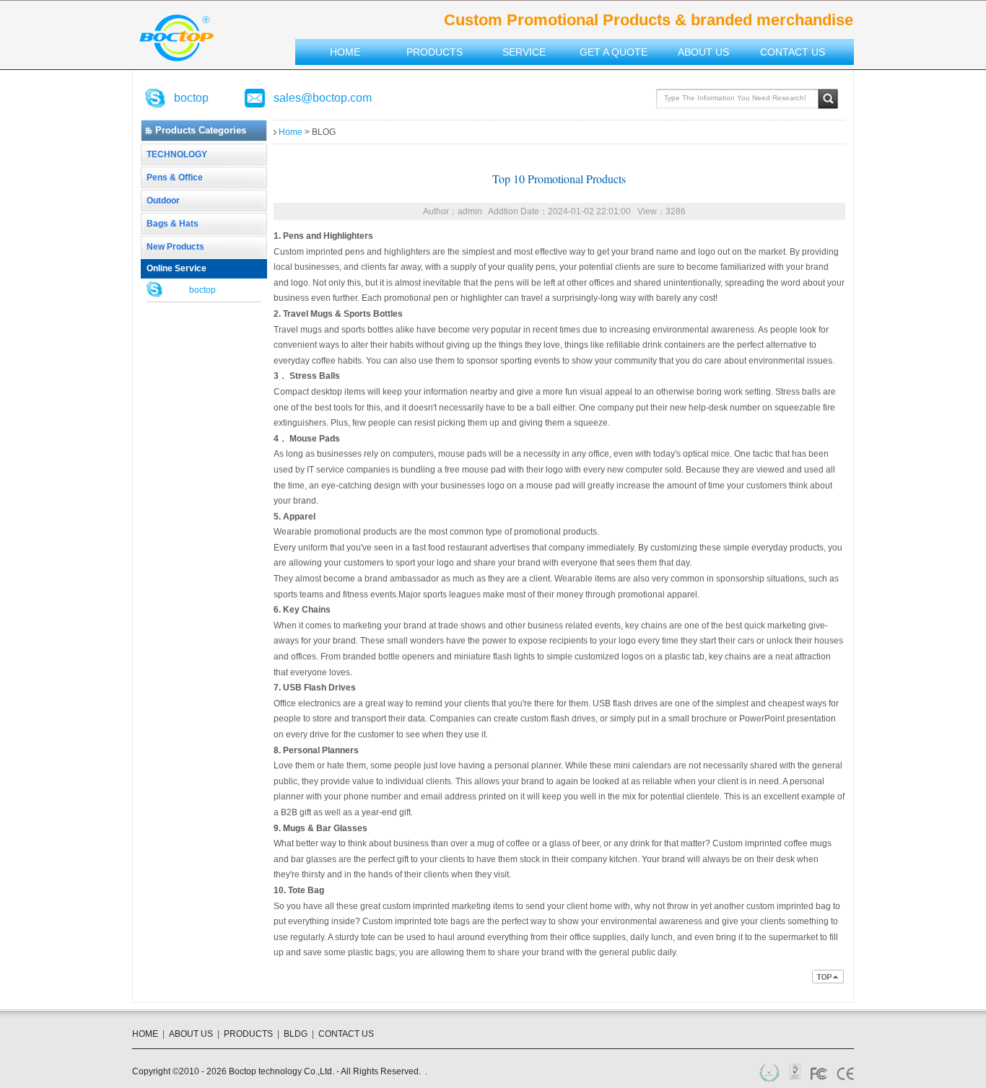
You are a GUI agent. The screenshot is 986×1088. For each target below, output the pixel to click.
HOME (145, 1034)
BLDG (295, 1034)
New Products (175, 247)
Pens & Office (175, 177)
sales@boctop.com (323, 98)
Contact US (792, 52)
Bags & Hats (172, 224)
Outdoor (163, 201)
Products (434, 52)
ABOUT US (191, 1034)
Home (345, 52)
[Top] (828, 980)
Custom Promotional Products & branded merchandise (176, 37)
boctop (191, 98)
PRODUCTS (248, 1034)
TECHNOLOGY (177, 154)
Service (524, 52)
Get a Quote (613, 52)
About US (703, 52)
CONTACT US (346, 1034)
